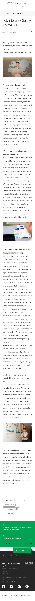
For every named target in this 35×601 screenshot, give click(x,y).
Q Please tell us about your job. (14, 85)
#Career (22, 500)
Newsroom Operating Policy (9, 568)
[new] (3, 586)
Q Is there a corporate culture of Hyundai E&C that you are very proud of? (16, 378)
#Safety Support (10, 513)
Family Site (5, 574)
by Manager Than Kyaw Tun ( (12, 52)
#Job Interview (10, 500)
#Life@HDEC (9, 505)
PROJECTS (17, 14)
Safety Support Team (26, 52)
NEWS (7, 14)
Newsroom (17, 3)
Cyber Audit (5, 571)
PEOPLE (28, 14)
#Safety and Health (11, 509)
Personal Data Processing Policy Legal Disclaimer (11, 565)
